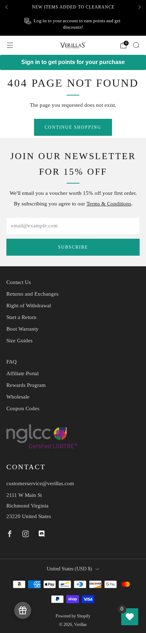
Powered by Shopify (73, 616)
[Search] (136, 44)
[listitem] (73, 7)
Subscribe (73, 247)
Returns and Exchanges (32, 294)
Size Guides (19, 340)
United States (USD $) (69, 568)
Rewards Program (26, 385)
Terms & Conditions (108, 204)
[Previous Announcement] (6, 7)
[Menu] (9, 45)
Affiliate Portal (22, 373)
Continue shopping (73, 127)
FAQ (11, 362)
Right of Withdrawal (28, 305)
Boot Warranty (22, 329)
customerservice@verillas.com (40, 483)
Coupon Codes (22, 408)
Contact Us (18, 282)
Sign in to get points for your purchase (73, 62)
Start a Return (21, 317)
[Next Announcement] (139, 7)
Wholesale (17, 397)
